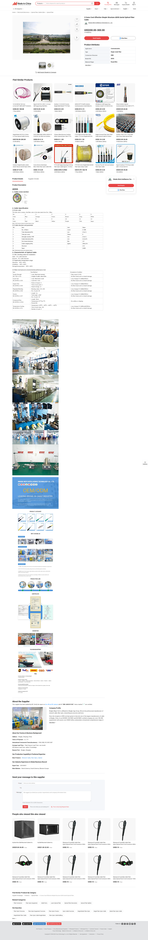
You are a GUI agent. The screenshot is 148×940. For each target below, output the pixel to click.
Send (25, 806)
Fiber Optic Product (54, 911)
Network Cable (26, 758)
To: (21, 788)
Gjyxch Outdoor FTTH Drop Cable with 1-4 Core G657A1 (125, 166)
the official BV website (51, 704)
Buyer (96, 9)
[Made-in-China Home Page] (21, 3)
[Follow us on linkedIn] (135, 923)
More (13, 918)
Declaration (92, 934)
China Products (47, 929)
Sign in (134, 4)
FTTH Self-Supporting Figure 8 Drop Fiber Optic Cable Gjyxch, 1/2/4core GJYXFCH (63, 166)
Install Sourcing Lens (55, 923)
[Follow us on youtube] (130, 923)
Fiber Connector (18, 903)
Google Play (27, 923)
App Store (16, 923)
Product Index (103, 929)
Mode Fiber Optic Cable (116, 911)
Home (14, 12)
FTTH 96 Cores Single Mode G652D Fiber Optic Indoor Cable (84, 166)
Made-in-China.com (66, 931)
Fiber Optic (34, 758)
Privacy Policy (100, 934)
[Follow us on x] (125, 923)
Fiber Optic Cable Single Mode (38, 915)
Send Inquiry (97, 38)
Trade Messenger (39, 923)
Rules (134, 9)
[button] (92, 3)
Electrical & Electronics (23, 12)
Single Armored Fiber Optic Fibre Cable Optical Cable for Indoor (103, 135)
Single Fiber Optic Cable (100, 911)
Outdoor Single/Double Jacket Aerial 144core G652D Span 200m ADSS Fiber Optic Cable (22, 166)
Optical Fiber (50, 12)
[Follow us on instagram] (127, 923)
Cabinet (40, 758)
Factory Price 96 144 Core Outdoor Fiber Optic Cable (104, 166)
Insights (110, 929)
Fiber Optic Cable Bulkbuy (56, 915)
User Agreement (83, 934)
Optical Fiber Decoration (70, 903)
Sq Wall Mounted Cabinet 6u (45, 842)
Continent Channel (94, 929)
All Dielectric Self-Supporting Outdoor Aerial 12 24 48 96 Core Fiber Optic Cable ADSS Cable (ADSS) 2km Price (103, 105)
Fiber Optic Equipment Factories (36, 911)
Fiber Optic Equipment (32, 903)
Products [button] (40, 3)
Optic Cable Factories (68, 911)
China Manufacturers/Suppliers (60, 929)
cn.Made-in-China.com (90, 931)
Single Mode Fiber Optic (84, 911)
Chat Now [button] (124, 38)
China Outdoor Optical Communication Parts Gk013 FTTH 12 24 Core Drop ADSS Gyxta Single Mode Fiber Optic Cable (125, 105)
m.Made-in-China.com (78, 931)
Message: (19, 792)
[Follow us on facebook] (122, 923)
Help (105, 9)
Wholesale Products (74, 929)
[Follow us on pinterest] (132, 923)
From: (20, 783)
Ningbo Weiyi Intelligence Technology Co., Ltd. (100, 23)
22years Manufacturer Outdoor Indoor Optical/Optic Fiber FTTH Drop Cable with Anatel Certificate (63, 135)
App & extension (114, 9)
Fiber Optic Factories (19, 911)
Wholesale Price (84, 929)
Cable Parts (44, 903)
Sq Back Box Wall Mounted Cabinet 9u (22, 842)
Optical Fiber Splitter (86, 903)
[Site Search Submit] (97, 3)
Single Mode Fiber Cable (20, 915)
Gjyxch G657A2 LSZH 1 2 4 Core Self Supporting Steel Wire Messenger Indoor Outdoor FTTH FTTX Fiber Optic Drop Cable (42, 105)
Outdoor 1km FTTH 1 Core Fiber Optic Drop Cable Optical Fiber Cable (124, 135)
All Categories (18, 9)
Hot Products (39, 929)
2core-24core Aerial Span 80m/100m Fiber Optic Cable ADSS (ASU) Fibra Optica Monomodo (42, 166)
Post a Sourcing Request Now (60, 807)
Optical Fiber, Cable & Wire (38, 12)
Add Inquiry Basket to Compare (47, 72)
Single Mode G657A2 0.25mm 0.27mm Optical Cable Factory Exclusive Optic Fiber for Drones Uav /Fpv (21, 135)
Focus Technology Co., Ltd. (62, 934)
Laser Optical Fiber (56, 903)
